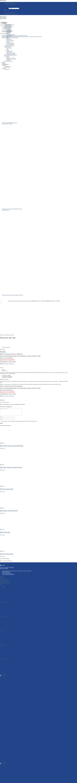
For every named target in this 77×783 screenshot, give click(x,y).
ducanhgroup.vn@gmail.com (10, 4)
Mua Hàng (2, 443)
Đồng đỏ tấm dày (5, 532)
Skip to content (3, 0)
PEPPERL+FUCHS (11, 34)
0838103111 (8, 31)
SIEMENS (9, 32)
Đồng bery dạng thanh (6, 554)
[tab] (4, 586)
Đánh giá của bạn (3, 406)
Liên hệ (25, 35)
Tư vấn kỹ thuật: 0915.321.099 (11, 3)
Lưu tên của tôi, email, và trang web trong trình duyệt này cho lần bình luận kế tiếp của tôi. (19, 421)
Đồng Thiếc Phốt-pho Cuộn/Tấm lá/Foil (11, 445)
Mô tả (3, 369)
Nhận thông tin (3, 352)
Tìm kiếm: (6, 8)
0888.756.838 (3, 351)
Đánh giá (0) (4, 370)
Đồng (13, 24)
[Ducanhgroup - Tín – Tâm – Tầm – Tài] (3, 17)
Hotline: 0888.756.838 (9, 2)
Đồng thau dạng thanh (6, 489)
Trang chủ (2, 24)
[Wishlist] (0, 442)
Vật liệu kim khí (8, 24)
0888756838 (9, 30)
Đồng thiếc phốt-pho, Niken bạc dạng (11, 467)
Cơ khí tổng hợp (8, 27)
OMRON (8, 33)
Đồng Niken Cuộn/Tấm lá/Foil (9, 510)
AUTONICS (9, 29)
